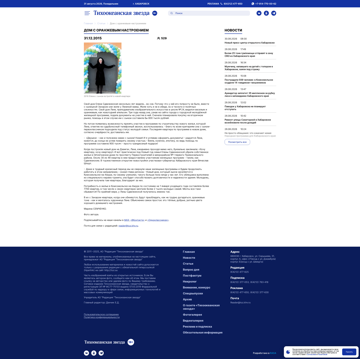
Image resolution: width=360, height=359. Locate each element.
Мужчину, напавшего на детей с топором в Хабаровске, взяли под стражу (249, 68)
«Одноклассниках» (158, 220)
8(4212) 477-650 (233, 3)
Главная (88, 23)
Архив (187, 299)
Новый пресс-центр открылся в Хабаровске (250, 42)
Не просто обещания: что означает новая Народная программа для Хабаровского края (250, 134)
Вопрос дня (191, 269)
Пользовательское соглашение (101, 314)
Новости (189, 257)
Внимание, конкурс (196, 287)
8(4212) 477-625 (239, 271)
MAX (126, 220)
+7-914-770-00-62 (265, 3)
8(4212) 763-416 (259, 282)
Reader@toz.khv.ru (240, 302)
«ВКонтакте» (137, 220)
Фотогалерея (192, 314)
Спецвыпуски (193, 293)
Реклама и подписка (197, 326)
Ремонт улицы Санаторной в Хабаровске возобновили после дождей (248, 121)
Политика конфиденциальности (102, 317)
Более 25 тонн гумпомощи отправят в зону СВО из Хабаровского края (249, 54)
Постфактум (192, 275)
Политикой (322, 354)
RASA (273, 353)
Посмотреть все (237, 142)
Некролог (190, 281)
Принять (349, 352)
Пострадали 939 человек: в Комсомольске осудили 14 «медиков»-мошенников (249, 81)
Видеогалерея (193, 320)
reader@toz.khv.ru (128, 225)
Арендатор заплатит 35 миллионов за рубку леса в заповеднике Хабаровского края (250, 94)
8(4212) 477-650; (239, 292)
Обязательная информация (203, 332)
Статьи (101, 23)
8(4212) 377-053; (239, 282)
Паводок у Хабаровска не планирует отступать (245, 108)
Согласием (311, 354)
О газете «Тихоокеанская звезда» (201, 307)
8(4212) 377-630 (259, 292)
